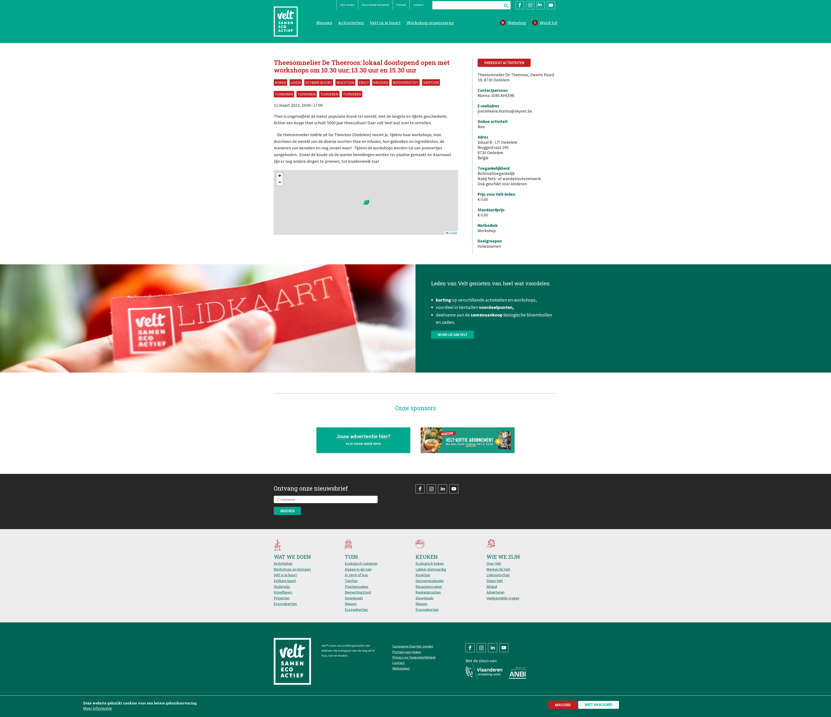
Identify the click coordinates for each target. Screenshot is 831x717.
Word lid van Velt (452, 334)
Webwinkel (401, 668)
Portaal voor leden (406, 651)
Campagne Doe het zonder (412, 646)
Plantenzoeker (356, 586)
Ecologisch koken (430, 563)
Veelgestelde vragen (502, 598)
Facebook (520, 5)
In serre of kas (356, 574)
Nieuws (324, 22)
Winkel (491, 586)
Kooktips (423, 574)
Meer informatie (97, 708)
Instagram (530, 5)
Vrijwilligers (283, 592)
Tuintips (351, 580)
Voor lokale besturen (375, 5)
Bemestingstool (358, 592)
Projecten (282, 598)
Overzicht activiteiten (504, 62)
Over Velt (493, 563)
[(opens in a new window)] (468, 440)
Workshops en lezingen (292, 569)
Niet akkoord (598, 705)
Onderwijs (282, 586)
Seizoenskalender (430, 580)
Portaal (401, 5)
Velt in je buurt (385, 22)
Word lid (548, 22)
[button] (366, 202)
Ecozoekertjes (285, 603)
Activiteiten (351, 22)
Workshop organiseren (430, 22)
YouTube (551, 5)
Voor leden (347, 5)
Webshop (516, 22)
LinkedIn (540, 5)
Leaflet (452, 233)
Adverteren (495, 592)
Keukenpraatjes (428, 592)
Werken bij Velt (498, 569)
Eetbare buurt (285, 580)
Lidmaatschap (497, 574)
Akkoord (563, 704)
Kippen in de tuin (358, 569)
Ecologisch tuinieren (361, 563)
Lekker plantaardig (431, 569)
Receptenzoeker (429, 586)
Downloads (354, 598)
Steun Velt (494, 580)
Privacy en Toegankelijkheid (413, 657)
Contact (418, 5)
